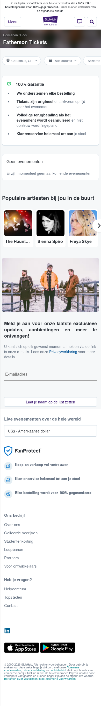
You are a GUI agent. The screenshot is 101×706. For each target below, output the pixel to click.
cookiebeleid (58, 670)
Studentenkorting (18, 541)
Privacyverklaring (63, 351)
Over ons (12, 524)
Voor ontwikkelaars (20, 566)
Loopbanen (13, 549)
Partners (11, 558)
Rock (23, 35)
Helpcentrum (15, 589)
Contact (11, 605)
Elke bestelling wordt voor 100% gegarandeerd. (48, 5)
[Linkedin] (7, 630)
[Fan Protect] (22, 451)
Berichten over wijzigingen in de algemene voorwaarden (40, 678)
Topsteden (13, 597)
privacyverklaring (34, 670)
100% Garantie (30, 84)
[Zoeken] (92, 21)
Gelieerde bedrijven (21, 533)
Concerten (10, 35)
